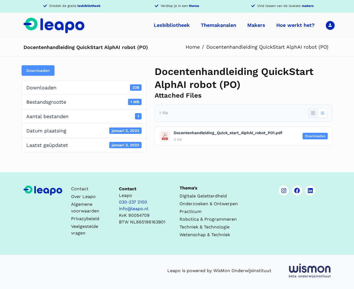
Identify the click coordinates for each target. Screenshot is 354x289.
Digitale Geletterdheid (203, 196)
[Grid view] (313, 113)
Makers (256, 25)
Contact (79, 188)
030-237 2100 (133, 202)
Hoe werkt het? (295, 25)
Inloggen (330, 25)
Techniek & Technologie (204, 227)
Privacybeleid (85, 218)
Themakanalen (218, 25)
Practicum (190, 211)
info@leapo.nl (134, 208)
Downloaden (38, 70)
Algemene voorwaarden (85, 208)
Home (193, 47)
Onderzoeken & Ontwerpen (208, 203)
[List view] (322, 113)
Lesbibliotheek (172, 25)
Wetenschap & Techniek (204, 234)
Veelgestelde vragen (84, 230)
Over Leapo (83, 196)
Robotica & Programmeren (208, 219)
